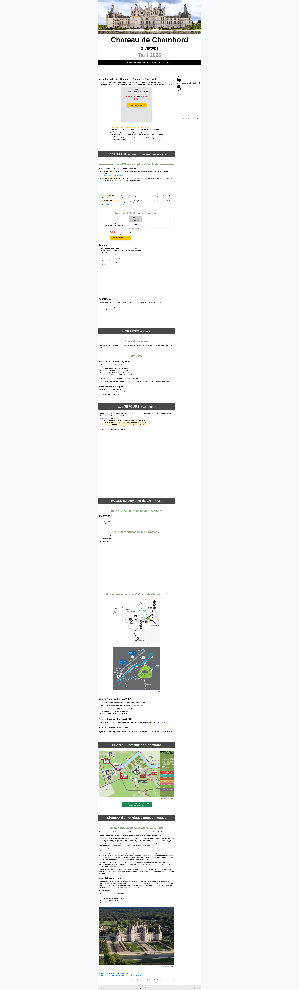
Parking (163, 62)
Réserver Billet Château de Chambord (114, 175)
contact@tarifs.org (141, 987)
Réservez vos (119, 238)
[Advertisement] (149, 69)
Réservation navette (162, 722)
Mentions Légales (181, 987)
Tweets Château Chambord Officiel (188, 118)
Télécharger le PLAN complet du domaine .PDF (136, 804)
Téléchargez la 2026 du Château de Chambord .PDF (120, 973)
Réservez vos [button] (136, 105)
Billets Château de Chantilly (149, 979)
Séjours (147, 62)
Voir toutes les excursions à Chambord (114, 204)
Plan (170, 62)
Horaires (139, 62)
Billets (131, 62)
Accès (155, 62)
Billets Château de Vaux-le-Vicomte (165, 979)
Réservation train (109, 733)
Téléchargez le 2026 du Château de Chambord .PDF (120, 975)
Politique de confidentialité (193, 987)
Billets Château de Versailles (134, 979)
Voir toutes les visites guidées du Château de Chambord (118, 197)
